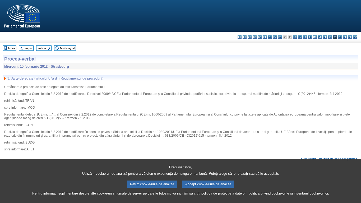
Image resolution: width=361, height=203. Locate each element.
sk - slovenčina (340, 37)
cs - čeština (250, 37)
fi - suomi (350, 37)
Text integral (67, 48)
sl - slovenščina (345, 37)
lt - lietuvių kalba (305, 37)
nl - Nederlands (320, 37)
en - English (275, 37)
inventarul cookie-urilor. (311, 193)
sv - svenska (355, 37)
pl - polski (325, 37)
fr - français (280, 37)
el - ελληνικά (270, 37)
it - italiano (295, 37)
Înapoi (28, 48)
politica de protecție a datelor (223, 193)
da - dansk (255, 37)
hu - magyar (310, 37)
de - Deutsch (260, 37)
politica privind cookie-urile (269, 193)
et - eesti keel (265, 37)
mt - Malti (315, 37)
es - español (245, 37)
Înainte (42, 48)
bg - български (240, 37)
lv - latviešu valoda (300, 37)
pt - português (330, 37)
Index (11, 48)
